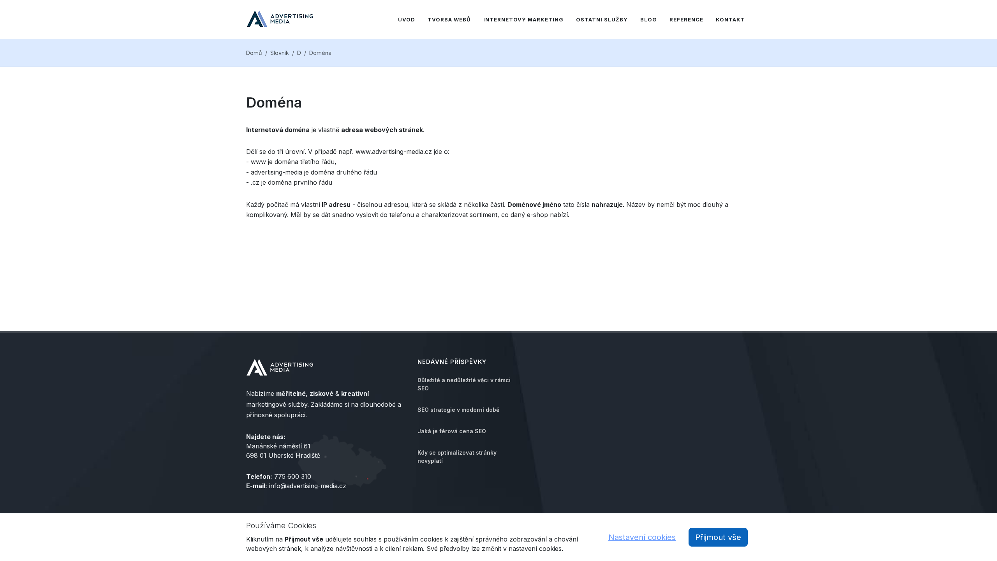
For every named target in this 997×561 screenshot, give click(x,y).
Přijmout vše (718, 537)
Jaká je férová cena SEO (451, 431)
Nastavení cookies (642, 537)
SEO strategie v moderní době (458, 409)
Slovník (279, 52)
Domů (254, 52)
